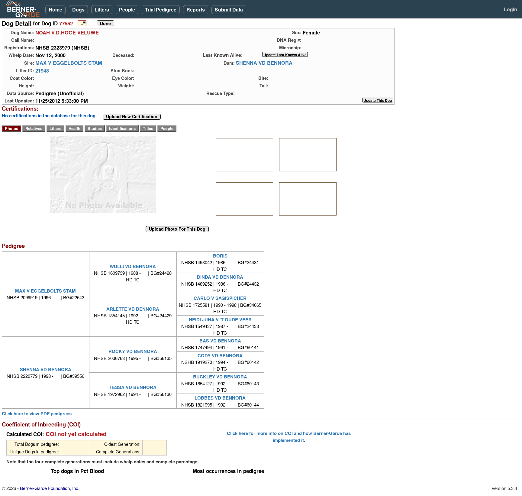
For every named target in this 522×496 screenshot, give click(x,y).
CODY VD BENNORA (220, 355)
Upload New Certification (131, 117)
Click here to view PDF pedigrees (37, 413)
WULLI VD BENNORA (133, 266)
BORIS (220, 255)
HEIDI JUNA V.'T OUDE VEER (220, 319)
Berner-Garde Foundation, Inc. (49, 488)
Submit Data (229, 9)
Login (510, 9)
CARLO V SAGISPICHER (220, 298)
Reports (195, 9)
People (127, 9)
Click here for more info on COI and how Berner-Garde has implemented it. (289, 436)
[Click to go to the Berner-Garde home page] (23, 8)
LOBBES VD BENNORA (220, 397)
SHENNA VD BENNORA (264, 62)
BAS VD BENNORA (220, 340)
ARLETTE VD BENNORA (132, 309)
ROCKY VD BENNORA (132, 351)
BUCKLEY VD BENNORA (220, 376)
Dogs (78, 9)
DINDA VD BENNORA (220, 277)
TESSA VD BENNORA (132, 387)
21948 (42, 70)
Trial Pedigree (160, 9)
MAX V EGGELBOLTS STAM (68, 62)
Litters (102, 9)
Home (55, 9)
